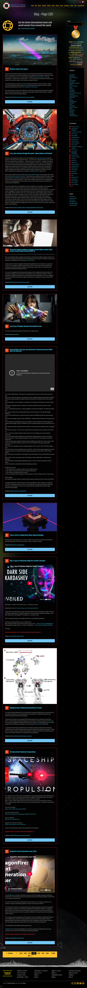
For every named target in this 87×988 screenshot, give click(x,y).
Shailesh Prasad (75, 137)
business (15, 97)
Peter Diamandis (73, 77)
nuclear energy (28, 208)
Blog (36, 5)
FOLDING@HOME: (55, 975)
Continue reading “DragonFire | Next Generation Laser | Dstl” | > (20, 934)
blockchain (81, 47)
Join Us (61, 5)
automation (72, 97)
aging (70, 42)
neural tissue (38, 724)
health (73, 52)
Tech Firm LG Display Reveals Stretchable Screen (26, 326)
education (27, 282)
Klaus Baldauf (74, 155)
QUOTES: (70, 977)
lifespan (71, 58)
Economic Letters (29, 260)
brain (52, 721)
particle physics (34, 208)
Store (75, 5)
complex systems (73, 115)
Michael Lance (74, 177)
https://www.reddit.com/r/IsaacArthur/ (15, 809)
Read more (29, 102)
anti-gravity (72, 90)
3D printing (72, 74)
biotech (79, 45)
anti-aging (80, 42)
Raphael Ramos (11, 282)
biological (71, 103)
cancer (74, 48)
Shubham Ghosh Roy (12, 208)
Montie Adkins (74, 181)
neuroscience (29, 736)
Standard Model (41, 158)
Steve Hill (73, 171)
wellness (79, 65)
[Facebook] (72, 983)
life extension (24, 736)
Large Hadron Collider (34, 174)
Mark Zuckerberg (73, 86)
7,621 (29, 953)
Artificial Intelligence (74, 43)
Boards (39, 5)
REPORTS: (36, 975)
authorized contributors (30, 28)
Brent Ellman (74, 173)
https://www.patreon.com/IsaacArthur (15, 824)
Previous (10, 953)
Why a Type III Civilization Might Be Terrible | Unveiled (27, 560)
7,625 (47, 953)
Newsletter (66, 5)
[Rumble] (83, 983)
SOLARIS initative (39, 77)
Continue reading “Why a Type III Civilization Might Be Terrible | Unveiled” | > (23, 632)
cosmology (19, 208)
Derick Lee (73, 160)
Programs (44, 5)
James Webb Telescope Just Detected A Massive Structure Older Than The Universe (31, 350)
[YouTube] (80, 983)
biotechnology (72, 47)
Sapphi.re (24, 983)
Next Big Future (73, 201)
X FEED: (18, 973)
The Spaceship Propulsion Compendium (23, 752)
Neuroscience (82, 58)
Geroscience (72, 196)
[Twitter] (75, 983)
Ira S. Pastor (74, 182)
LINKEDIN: (53, 971)
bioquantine (79, 43)
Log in (21, 28)
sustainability (31, 97)
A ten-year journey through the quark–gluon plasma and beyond (31, 153)
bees (70, 98)
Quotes (71, 5)
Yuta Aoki (73, 158)
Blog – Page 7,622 (43, 14)
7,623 (38, 953)
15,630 (53, 953)
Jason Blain (74, 179)
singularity (81, 61)
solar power (24, 97)
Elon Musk (71, 81)
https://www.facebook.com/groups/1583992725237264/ (20, 814)
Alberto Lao (74, 162)
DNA (70, 79)
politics (71, 59)
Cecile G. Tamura (75, 157)
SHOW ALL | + (71, 186)
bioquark (73, 45)
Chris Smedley (74, 184)
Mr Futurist (72, 200)
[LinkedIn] (78, 983)
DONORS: (53, 973)
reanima (74, 59)
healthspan (78, 52)
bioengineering (72, 101)
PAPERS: (35, 977)
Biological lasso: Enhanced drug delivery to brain (26, 708)
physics (23, 545)
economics (23, 282)
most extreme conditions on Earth (16, 176)
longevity (75, 58)
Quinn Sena (74, 133)
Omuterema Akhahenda (74, 152)
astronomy (72, 94)
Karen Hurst (74, 144)
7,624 (42, 953)
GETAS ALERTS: (71, 971)
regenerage (79, 59)
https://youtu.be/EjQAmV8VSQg (43, 625)
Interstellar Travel (81, 54)
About (32, 5)
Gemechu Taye (75, 141)
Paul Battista (74, 139)
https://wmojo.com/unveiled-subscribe (27, 608)
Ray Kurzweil (72, 80)
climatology (72, 114)
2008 (32, 171)
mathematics (16, 835)
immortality (74, 54)
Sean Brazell (74, 169)
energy (19, 938)
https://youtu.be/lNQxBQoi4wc (45, 623)
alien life (22, 636)
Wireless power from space (19, 69)
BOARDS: (70, 973)
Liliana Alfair (11, 97)
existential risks (71, 50)
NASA (79, 58)
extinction (75, 50)
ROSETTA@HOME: (20, 977)
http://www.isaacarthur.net (12, 819)
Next (29, 956)
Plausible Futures (73, 203)
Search (82, 24)
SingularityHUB (73, 205)
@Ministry (12, 895)
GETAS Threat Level (7, 973)
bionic (70, 104)
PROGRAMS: (71, 975)
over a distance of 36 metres (30, 87)
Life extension (79, 56)
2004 (37, 171)
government (20, 97)
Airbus (24, 83)
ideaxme (70, 54)
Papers (53, 5)
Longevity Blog (73, 198)
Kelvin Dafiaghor (75, 143)
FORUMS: (53, 977)
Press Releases (81, 5)
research (77, 61)
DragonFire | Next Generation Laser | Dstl (23, 851)
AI (72, 42)
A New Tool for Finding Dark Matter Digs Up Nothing (26, 535)
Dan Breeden (11, 491)
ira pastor (72, 56)
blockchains (72, 110)
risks (79, 61)
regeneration (72, 61)
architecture (72, 91)
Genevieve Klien (11, 334)
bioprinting (72, 105)
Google (69, 52)
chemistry (71, 112)
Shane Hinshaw (75, 164)
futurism (16, 334)
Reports (49, 5)
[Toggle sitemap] (80, 2)
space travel (28, 835)
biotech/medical (18, 282)
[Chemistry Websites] (75, 32)
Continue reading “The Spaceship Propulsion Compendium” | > (19, 832)
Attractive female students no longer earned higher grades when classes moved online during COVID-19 (31, 250)
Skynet (71, 84)
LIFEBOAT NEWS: (37, 971)
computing (16, 491)
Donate (57, 5)
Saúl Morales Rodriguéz (13, 938)
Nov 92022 (7, 69)
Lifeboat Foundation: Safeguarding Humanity (14, 5)
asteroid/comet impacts (75, 93)
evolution (23, 208)
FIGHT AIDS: (19, 975)
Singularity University (74, 83)
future (79, 50)
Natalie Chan (74, 168)
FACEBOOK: (19, 971)
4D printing (72, 76)
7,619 (20, 953)
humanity (82, 52)
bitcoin (77, 47)
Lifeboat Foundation (11, 983)
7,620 (25, 953)
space (28, 97)
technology (80, 63)
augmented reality (73, 96)
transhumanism (73, 64)
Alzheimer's (75, 42)
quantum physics (40, 208)
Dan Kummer (74, 150)
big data (71, 100)
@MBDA (8, 929)
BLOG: (35, 973)
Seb (72, 175)
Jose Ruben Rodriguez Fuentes (14, 636)
